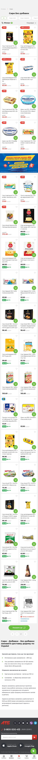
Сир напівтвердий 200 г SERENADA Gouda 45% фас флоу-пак (28, 516)
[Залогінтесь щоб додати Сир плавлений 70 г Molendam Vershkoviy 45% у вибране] (16, 177)
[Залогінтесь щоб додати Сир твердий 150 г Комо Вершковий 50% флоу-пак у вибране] (35, 272)
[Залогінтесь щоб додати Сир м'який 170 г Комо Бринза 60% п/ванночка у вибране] (16, 465)
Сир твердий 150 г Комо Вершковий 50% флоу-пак (28, 292)
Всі (4, 18)
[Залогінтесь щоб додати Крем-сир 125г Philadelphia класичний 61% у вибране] (16, 122)
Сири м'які (12, 18)
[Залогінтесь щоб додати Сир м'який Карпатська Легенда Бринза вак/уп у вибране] (16, 207)
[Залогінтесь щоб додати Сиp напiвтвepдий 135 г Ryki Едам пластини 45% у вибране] (35, 240)
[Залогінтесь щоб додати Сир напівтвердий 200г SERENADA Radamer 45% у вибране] (16, 59)
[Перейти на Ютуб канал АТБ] (23, 723)
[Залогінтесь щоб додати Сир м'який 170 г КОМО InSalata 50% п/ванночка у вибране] (35, 465)
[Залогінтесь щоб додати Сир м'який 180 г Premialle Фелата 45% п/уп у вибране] (35, 59)
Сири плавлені (24, 18)
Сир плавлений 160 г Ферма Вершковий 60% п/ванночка (9, 111)
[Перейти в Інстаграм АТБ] (27, 723)
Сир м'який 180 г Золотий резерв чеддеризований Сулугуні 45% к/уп (28, 325)
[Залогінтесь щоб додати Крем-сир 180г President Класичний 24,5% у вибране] (35, 399)
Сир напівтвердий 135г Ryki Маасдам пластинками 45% (9, 260)
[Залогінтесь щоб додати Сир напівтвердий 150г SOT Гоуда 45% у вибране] (16, 336)
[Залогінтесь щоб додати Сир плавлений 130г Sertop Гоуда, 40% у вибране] (16, 593)
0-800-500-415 (12, 729)
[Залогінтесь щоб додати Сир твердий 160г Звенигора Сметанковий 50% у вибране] (16, 369)
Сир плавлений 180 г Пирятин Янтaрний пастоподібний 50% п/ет (28, 452)
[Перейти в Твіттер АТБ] (15, 723)
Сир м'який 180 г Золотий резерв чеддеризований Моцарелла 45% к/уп (9, 325)
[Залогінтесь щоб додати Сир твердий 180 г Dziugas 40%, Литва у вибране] (35, 562)
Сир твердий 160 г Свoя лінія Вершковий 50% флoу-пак (28, 356)
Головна (3, 9)
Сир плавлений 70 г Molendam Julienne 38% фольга (28, 142)
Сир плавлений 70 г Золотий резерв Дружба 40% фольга (9, 47)
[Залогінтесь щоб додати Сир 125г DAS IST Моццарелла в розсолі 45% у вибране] (16, 562)
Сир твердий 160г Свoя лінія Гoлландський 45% (28, 613)
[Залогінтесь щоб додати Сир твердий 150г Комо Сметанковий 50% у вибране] (16, 272)
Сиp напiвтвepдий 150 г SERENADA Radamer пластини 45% (28, 47)
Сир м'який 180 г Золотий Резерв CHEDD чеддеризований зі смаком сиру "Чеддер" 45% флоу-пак (9, 518)
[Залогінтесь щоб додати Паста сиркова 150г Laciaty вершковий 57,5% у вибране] (35, 177)
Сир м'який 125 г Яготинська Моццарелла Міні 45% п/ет (9, 549)
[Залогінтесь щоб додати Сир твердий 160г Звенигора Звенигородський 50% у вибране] (35, 369)
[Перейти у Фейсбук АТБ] (19, 723)
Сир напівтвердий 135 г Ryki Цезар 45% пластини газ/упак (28, 227)
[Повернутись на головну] (5, 723)
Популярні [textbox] (30, 23)
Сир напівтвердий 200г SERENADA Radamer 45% (9, 79)
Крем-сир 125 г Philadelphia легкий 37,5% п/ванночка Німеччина (28, 111)
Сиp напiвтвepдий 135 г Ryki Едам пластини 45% (28, 260)
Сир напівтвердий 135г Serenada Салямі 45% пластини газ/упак (9, 452)
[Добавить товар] (15, 43)
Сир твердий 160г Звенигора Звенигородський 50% (28, 389)
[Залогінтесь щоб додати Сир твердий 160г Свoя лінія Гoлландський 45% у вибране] (35, 593)
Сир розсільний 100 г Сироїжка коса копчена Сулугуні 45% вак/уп (28, 549)
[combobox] (28, 22)
